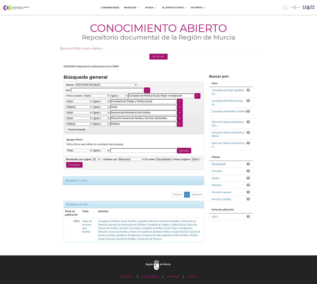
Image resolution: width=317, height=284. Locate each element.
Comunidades (110, 7)
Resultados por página (78, 159)
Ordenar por (110, 159)
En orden (150, 159)
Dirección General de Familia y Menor (117, 232)
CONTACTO (126, 276)
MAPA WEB (173, 276)
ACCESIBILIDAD (149, 276)
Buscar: (70, 85)
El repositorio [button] (173, 7)
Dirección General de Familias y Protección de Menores (134, 239)
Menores (216, 185)
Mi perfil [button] (197, 7)
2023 (215, 217)
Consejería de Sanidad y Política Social (158, 232)
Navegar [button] (130, 7)
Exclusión (217, 171)
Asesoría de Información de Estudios (127, 224)
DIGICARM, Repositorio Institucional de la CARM (91, 66)
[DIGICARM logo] (26, 7)
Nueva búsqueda (77, 129)
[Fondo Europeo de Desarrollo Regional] (277, 9)
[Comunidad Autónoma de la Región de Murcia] (158, 264)
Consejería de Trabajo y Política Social (166, 224)
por (68, 90)
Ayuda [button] (149, 7)
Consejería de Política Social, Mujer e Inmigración (166, 228)
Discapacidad (219, 164)
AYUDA (192, 276)
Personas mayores (221, 192)
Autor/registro (182, 159)
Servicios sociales (221, 199)
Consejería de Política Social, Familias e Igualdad (123, 221)
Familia (215, 178)
